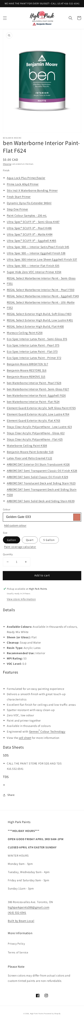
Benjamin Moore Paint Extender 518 (30, 452)
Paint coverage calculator (20, 547)
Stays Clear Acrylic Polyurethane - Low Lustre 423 (39, 427)
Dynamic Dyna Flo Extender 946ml (29, 203)
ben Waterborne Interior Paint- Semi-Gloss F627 (38, 389)
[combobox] (42, 517)
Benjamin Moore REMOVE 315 (26, 376)
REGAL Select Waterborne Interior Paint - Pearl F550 (40, 290)
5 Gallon (49, 540)
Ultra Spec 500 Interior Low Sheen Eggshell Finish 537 (42, 259)
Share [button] (11, 795)
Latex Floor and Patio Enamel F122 (29, 458)
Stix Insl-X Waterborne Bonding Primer (32, 190)
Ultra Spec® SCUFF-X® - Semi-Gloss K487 (33, 222)
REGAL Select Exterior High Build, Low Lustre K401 (40, 320)
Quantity (8, 554)
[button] (5, 18)
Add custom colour (15, 525)
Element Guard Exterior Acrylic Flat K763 (33, 420)
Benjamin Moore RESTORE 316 (26, 370)
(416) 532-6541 (17, 912)
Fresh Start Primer (19, 197)
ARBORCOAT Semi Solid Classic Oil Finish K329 (37, 477)
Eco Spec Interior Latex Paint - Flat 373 (32, 351)
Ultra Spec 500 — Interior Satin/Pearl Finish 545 (38, 247)
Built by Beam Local (21, 921)
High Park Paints (37, 1013)
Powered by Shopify (52, 1013)
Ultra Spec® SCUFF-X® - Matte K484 (30, 234)
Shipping (7, 164)
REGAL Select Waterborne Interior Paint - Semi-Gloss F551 (41, 280)
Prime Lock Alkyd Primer (23, 184)
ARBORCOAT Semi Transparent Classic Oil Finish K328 (42, 470)
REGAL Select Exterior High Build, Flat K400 (35, 326)
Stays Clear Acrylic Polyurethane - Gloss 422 (35, 433)
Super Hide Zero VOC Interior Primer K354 (34, 272)
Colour (6, 509)
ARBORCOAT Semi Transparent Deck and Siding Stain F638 (42, 492)
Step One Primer (17, 209)
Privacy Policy (16, 943)
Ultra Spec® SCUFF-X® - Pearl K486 (29, 228)
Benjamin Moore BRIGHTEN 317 (27, 364)
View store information (21, 599)
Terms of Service (18, 952)
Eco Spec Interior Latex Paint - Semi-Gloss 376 (37, 339)
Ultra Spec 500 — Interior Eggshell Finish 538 (36, 253)
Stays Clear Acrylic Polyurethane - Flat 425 (35, 439)
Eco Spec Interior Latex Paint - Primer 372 (34, 358)
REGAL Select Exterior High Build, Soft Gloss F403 (39, 314)
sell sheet (25, 738)
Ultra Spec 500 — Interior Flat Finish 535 (33, 265)
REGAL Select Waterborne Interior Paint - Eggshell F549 (43, 296)
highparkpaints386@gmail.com (28, 907)
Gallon (11, 540)
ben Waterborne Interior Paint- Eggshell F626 (36, 395)
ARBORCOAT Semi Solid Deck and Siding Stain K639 (40, 501)
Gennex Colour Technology (47, 731)
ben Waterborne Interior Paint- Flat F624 (33, 402)
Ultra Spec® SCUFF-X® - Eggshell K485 (31, 240)
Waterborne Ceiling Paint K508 (27, 445)
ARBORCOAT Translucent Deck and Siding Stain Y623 (41, 483)
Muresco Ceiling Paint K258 (25, 333)
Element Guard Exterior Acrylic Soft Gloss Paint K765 (41, 408)
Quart (30, 540)
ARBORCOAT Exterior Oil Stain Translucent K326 (38, 464)
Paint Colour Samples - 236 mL (27, 215)
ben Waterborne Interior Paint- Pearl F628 (34, 383)
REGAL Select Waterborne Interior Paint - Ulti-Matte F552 (41, 304)
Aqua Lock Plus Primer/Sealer (26, 178)
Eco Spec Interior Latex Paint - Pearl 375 (33, 345)
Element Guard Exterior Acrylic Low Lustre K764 (38, 414)
